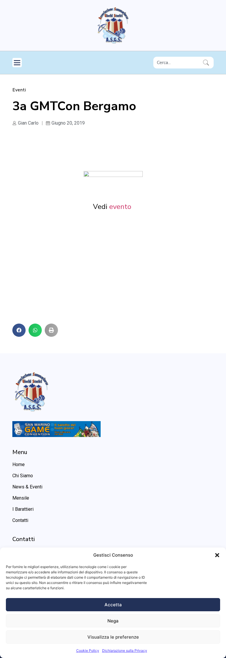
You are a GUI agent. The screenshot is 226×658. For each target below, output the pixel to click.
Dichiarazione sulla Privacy (124, 650)
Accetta (113, 604)
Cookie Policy (87, 650)
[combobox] (177, 62)
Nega (113, 621)
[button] (217, 555)
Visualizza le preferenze (113, 637)
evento (121, 206)
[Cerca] (207, 62)
